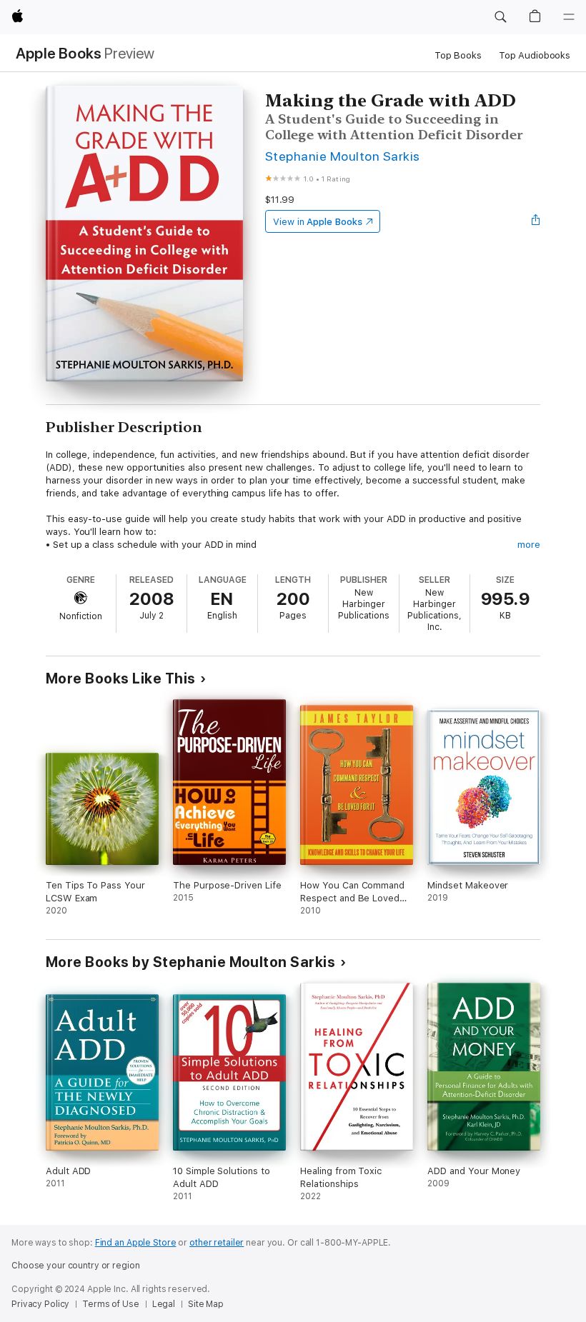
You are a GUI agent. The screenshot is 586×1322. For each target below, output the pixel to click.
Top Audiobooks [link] (534, 55)
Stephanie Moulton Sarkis (342, 156)
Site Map (206, 1304)
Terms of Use (110, 1304)
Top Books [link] (458, 55)
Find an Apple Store (136, 1243)
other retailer (216, 1243)
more (528, 544)
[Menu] (569, 17)
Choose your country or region (75, 1266)
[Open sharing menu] (536, 221)
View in (317, 221)
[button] (500, 17)
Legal (163, 1304)
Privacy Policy (40, 1304)
